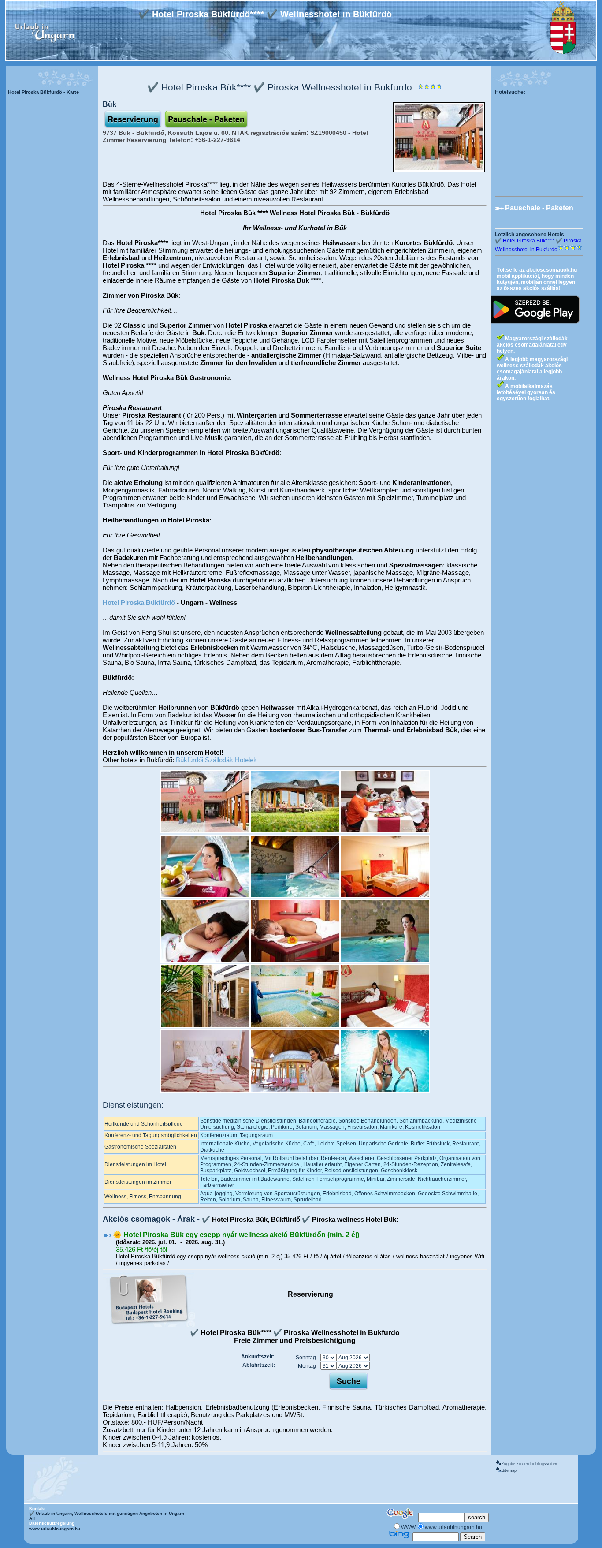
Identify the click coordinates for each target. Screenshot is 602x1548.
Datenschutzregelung (51, 1523)
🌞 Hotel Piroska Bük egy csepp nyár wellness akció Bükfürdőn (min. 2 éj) (236, 1234)
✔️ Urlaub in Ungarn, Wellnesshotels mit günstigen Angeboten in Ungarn (106, 1513)
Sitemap (509, 1470)
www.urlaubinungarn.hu (54, 1528)
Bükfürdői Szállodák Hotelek (216, 760)
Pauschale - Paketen (539, 208)
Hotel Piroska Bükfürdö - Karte (43, 92)
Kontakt (37, 1508)
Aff (32, 1518)
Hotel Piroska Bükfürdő (139, 602)
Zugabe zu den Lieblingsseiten (529, 1464)
